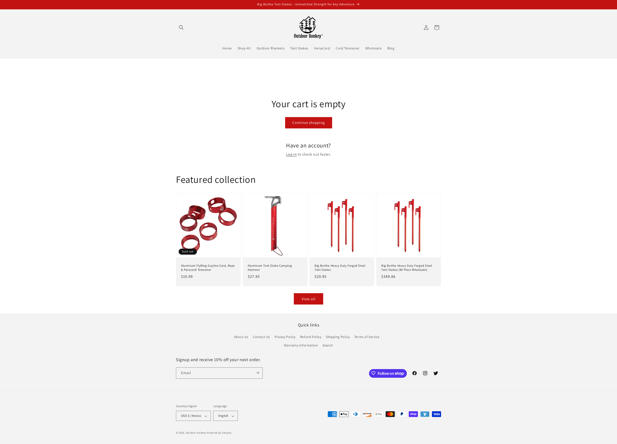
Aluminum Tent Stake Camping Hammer (270, 268)
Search (327, 345)
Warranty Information (301, 345)
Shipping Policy (338, 336)
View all (308, 299)
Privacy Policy (285, 336)
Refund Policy (311, 336)
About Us (241, 336)
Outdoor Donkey (196, 433)
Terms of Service (367, 336)
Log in (291, 154)
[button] (181, 27)
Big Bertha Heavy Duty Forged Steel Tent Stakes (340, 268)
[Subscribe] (257, 372)
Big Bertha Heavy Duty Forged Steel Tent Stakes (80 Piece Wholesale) (406, 268)
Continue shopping (308, 122)
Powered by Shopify (219, 433)
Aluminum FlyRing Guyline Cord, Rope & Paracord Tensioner (208, 268)
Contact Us (261, 336)
